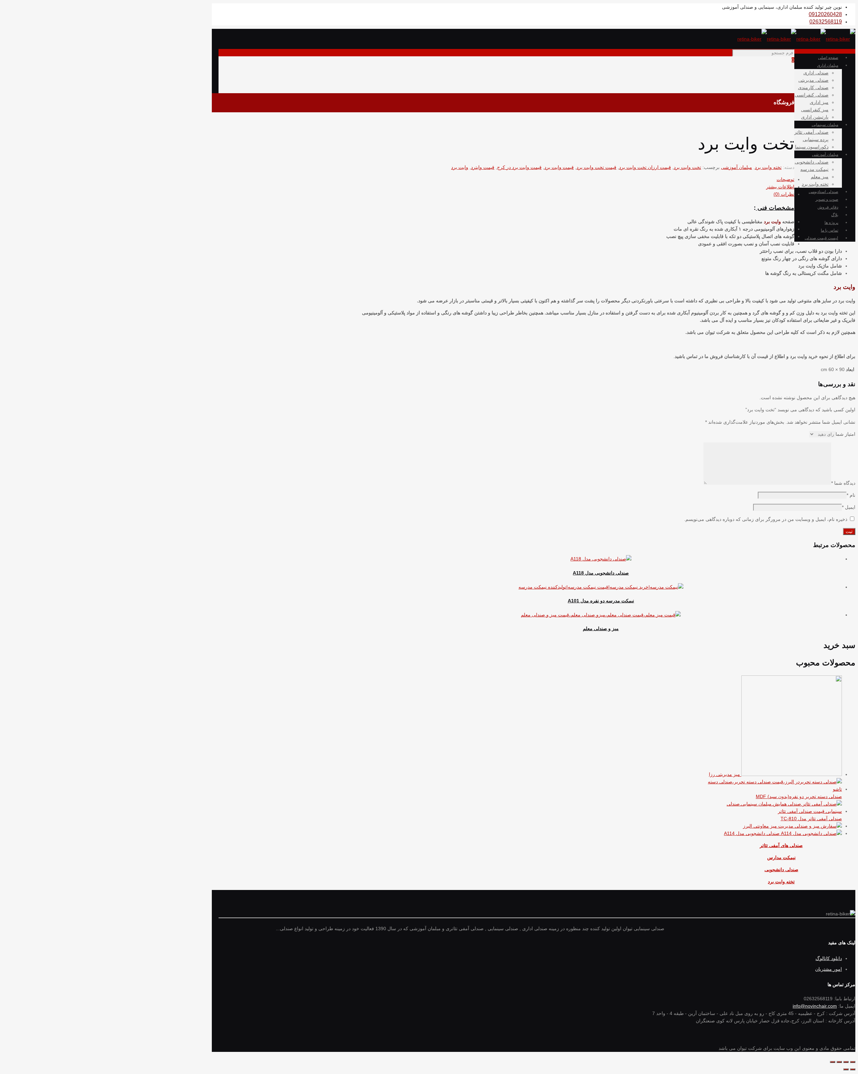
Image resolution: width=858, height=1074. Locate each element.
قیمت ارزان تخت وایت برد (645, 167)
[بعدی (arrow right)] (846, 1069)
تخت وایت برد (687, 167)
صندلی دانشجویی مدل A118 (601, 573)
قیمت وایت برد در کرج (519, 167)
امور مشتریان (828, 969)
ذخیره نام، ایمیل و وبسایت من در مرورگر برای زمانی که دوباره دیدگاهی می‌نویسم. (765, 519)
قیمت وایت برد (559, 167)
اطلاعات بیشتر (780, 186)
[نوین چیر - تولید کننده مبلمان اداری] (796, 39)
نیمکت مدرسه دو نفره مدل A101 (601, 600)
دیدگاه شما (843, 483)
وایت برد (459, 167)
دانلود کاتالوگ (828, 958)
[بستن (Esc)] (852, 1062)
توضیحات (785, 179)
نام (851, 495)
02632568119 (825, 21)
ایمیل (848, 507)
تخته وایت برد (768, 167)
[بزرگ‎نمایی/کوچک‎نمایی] (832, 1062)
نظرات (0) (784, 194)
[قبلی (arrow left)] (852, 1069)
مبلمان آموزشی (736, 167)
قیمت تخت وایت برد (596, 167)
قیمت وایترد (482, 167)
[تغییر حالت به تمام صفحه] (839, 1062)
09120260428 (825, 14)
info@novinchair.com (815, 1006)
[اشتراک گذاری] (846, 1062)
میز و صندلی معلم (601, 628)
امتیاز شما (845, 434)
